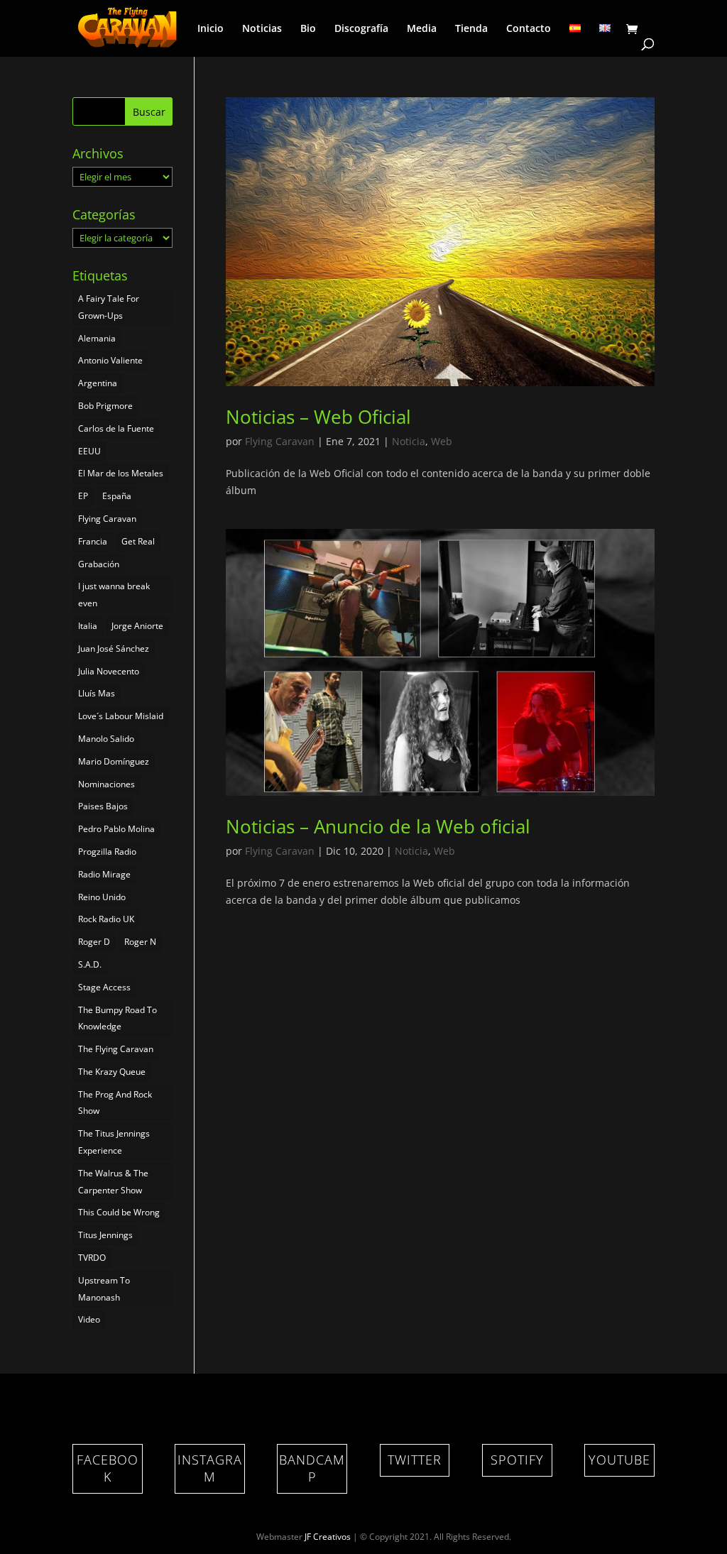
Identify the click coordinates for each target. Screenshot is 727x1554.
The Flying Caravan (115, 1049)
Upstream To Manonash (104, 1288)
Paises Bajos (103, 806)
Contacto (528, 29)
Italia (87, 626)
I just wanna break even (114, 594)
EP (83, 496)
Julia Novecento (108, 671)
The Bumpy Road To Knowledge (117, 1018)
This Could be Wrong (119, 1212)
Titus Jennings (105, 1235)
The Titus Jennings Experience (114, 1141)
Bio (308, 29)
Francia (92, 541)
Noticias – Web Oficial (318, 416)
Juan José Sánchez (113, 648)
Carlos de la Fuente (116, 428)
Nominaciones (106, 784)
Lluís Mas (96, 693)
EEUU (89, 451)
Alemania (97, 338)
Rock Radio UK (106, 919)
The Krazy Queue (112, 1072)
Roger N (140, 942)
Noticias (262, 29)
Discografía (361, 29)
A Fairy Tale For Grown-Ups (108, 307)
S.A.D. (90, 964)
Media (422, 29)
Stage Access (104, 987)
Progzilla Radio (107, 852)
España (116, 496)
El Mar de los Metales (120, 473)
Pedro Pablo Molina (116, 829)
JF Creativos (328, 1537)
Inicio (210, 29)
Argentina (97, 383)
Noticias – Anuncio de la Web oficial (378, 826)
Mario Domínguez (113, 761)
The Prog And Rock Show (115, 1102)
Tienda (471, 29)
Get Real (138, 541)
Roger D (94, 942)
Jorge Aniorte (137, 626)
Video (89, 1319)
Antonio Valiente (110, 360)
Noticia (408, 441)
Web (441, 441)
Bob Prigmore (105, 406)
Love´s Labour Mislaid (120, 716)
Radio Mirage (104, 874)
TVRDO (92, 1258)
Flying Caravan (280, 441)
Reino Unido (102, 897)
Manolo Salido (106, 739)
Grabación (98, 564)
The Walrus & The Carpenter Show (113, 1181)
